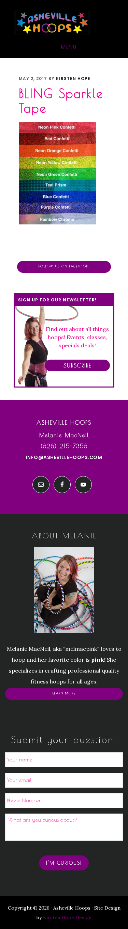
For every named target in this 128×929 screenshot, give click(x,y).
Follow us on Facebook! (64, 266)
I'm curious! (64, 863)
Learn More (64, 693)
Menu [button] (69, 47)
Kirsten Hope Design (67, 917)
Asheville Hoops (52, 22)
